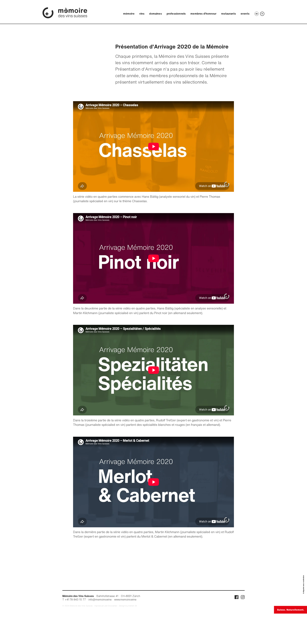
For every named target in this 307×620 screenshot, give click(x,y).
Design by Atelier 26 (128, 605)
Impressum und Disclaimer (105, 605)
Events (245, 14)
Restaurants (228, 14)
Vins (142, 14)
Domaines (155, 14)
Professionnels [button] (176, 14)
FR (262, 13)
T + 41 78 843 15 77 (74, 599)
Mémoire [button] (128, 14)
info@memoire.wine (100, 599)
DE (257, 13)
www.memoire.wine (125, 599)
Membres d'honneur (203, 14)
